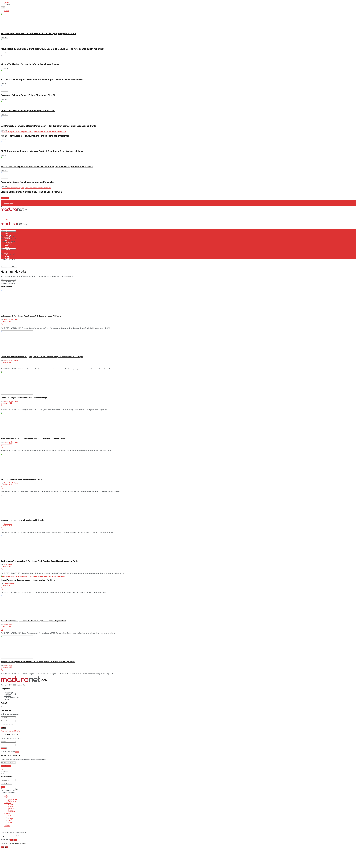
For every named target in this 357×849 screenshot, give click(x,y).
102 (2, 325)
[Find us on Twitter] (1, 206)
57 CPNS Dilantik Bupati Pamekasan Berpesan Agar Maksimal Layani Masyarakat (42, 79)
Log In (17, 752)
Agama (6, 247)
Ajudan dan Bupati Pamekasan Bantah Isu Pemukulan (27, 182)
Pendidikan (8, 242)
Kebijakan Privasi (10, 694)
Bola (5, 240)
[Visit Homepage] (14, 210)
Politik (6, 231)
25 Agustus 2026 (6, 321)
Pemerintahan (12, 799)
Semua (6, 11)
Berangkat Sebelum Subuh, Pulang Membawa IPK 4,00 (28, 95)
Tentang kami (8, 203)
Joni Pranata (8, 524)
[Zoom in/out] (7, 771)
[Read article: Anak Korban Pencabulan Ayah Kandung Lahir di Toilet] (178, 505)
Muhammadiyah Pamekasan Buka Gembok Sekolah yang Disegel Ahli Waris (38, 33)
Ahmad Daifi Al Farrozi (11, 320)
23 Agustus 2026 (6, 566)
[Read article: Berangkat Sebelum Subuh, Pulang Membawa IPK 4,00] (178, 465)
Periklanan (7, 696)
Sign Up (17, 731)
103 (2, 570)
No (15, 839)
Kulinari (6, 256)
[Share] (3, 771)
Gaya (6, 253)
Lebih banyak (5, 197)
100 (2, 447)
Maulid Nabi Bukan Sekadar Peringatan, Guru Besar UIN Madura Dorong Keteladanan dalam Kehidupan (52, 49)
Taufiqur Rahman (9, 584)
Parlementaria (12, 801)
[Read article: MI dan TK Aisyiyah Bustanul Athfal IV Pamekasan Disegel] (178, 383)
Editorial (7, 258)
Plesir (6, 254)
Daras (6, 251)
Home (6, 219)
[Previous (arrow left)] (1, 773)
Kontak (6, 699)
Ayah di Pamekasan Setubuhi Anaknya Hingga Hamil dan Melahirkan (35, 136)
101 (2, 366)
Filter (2, 7)
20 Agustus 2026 (6, 667)
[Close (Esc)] (1, 771)
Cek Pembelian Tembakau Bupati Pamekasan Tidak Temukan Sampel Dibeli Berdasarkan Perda (48, 126)
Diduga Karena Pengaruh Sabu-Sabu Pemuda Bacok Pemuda (31, 192)
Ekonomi (7, 239)
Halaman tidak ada (11, 267)
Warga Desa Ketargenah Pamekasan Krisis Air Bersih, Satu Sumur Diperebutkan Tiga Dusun (47, 166)
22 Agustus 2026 (6, 585)
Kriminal (7, 237)
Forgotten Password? (8, 731)
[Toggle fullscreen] (5, 771)
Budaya (6, 246)
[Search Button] (16, 789)
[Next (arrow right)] (3, 773)
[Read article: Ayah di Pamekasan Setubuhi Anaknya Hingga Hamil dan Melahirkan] (178, 576)
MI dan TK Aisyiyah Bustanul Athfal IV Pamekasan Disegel (30, 64)
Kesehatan (7, 244)
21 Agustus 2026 (6, 626)
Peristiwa (7, 235)
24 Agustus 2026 (6, 444)
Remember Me (8, 724)
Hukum (6, 233)
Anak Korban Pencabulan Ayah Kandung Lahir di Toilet (28, 110)
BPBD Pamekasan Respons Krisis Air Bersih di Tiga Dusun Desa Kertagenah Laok (42, 151)
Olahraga (7, 249)
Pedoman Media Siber (11, 214)
